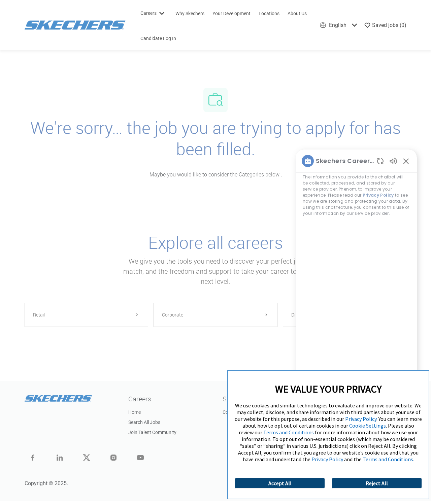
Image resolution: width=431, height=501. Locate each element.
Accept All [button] (280, 483)
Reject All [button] (377, 483)
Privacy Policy (360, 418)
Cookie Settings (367, 425)
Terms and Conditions (288, 432)
